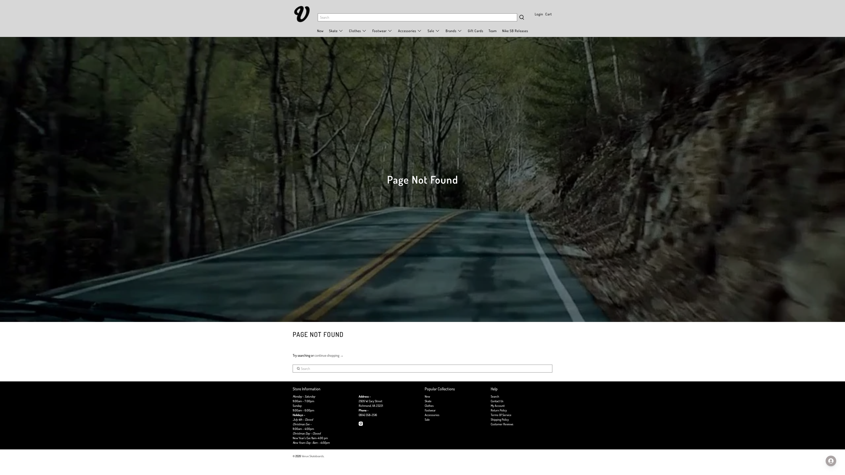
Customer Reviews (502, 424)
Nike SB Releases (515, 31)
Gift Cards (475, 31)
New (320, 31)
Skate (428, 401)
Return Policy (499, 410)
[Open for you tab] (831, 461)
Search (495, 396)
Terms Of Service (501, 415)
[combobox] (417, 17)
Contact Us (497, 401)
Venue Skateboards (313, 456)
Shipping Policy (500, 419)
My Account (498, 405)
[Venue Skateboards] (302, 14)
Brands (451, 31)
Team (493, 31)
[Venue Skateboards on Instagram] (361, 424)
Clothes (429, 405)
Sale (431, 31)
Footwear (430, 410)
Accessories (407, 31)
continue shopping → (329, 355)
